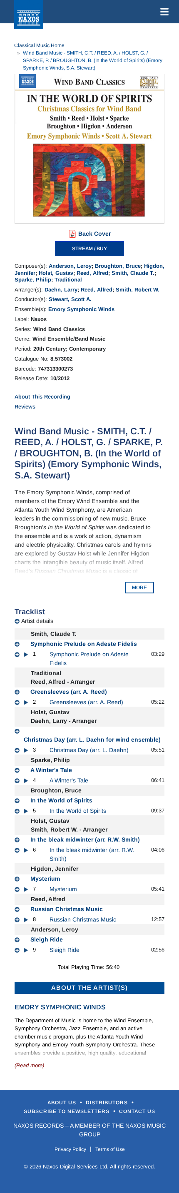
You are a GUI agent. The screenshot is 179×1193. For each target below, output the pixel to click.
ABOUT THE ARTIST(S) (89, 987)
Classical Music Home (39, 45)
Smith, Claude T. (133, 273)
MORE (139, 587)
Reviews (25, 406)
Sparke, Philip (33, 279)
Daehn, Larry (61, 289)
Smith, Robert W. (137, 289)
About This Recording (42, 397)
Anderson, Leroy (70, 266)
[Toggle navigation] (162, 11)
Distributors (107, 1103)
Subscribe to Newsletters (67, 1111)
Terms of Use (110, 1149)
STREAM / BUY (89, 249)
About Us (62, 1103)
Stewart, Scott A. (70, 299)
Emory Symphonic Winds (81, 309)
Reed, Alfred (92, 273)
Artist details (37, 621)
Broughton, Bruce (118, 266)
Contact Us (137, 1111)
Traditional (68, 279)
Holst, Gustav (56, 273)
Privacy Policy (70, 1149)
